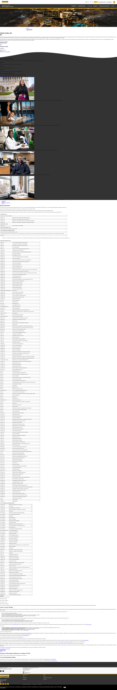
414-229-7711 (25, 655)
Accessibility (34, 684)
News (44, 674)
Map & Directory (25, 674)
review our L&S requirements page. (24, 635)
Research (95, 6)
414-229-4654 (54, 659)
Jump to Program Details (3, 41)
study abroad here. (86, 640)
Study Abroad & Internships (104, 6)
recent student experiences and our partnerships (65, 641)
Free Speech (24, 677)
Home (27, 28)
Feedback (40, 684)
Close (64, 687)
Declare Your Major (7, 51)
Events (44, 676)
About (113, 6)
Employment (25, 679)
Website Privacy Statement (26, 684)
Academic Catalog (2, 649)
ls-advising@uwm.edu (31, 629)
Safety (24, 676)
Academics (74, 6)
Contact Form (26, 673)
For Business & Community (47, 677)
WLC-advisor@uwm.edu (53, 660)
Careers (3, 203)
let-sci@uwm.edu (88, 624)
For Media (44, 679)
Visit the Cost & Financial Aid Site (5, 76)
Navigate (52, 627)
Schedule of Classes (3, 650)
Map (24, 671)
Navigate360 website (15, 624)
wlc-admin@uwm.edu (27, 672)
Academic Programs (29, 29)
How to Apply (2, 51)
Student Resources (81, 6)
